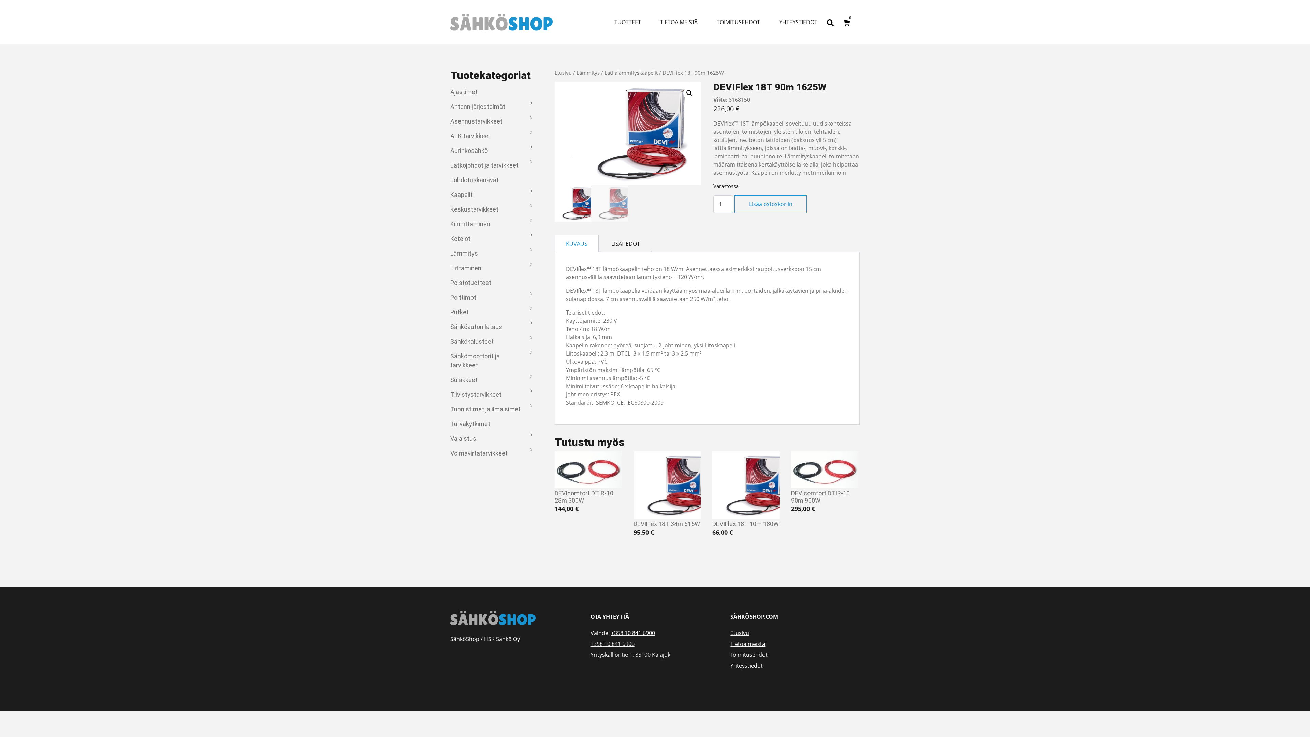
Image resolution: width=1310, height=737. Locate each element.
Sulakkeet (464, 380)
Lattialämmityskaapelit (631, 72)
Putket (459, 312)
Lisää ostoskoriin (770, 204)
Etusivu (563, 72)
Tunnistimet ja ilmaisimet (485, 409)
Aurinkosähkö (469, 150)
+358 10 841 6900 (633, 633)
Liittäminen (465, 268)
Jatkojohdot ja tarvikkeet (484, 165)
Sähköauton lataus (476, 326)
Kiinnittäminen (470, 224)
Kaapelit (461, 194)
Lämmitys (464, 253)
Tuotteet (627, 22)
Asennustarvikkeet (476, 121)
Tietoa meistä (679, 22)
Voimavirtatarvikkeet (479, 453)
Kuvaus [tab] (576, 243)
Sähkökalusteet (472, 341)
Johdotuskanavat (474, 180)
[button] (689, 93)
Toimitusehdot (738, 22)
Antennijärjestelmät (477, 106)
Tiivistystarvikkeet (475, 394)
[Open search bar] (830, 22)
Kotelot (460, 238)
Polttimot (463, 297)
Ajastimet (464, 92)
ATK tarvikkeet (470, 136)
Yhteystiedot (798, 22)
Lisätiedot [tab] (625, 243)
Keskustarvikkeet (474, 209)
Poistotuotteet (470, 282)
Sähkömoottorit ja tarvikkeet (475, 360)
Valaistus (463, 438)
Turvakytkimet (470, 424)
